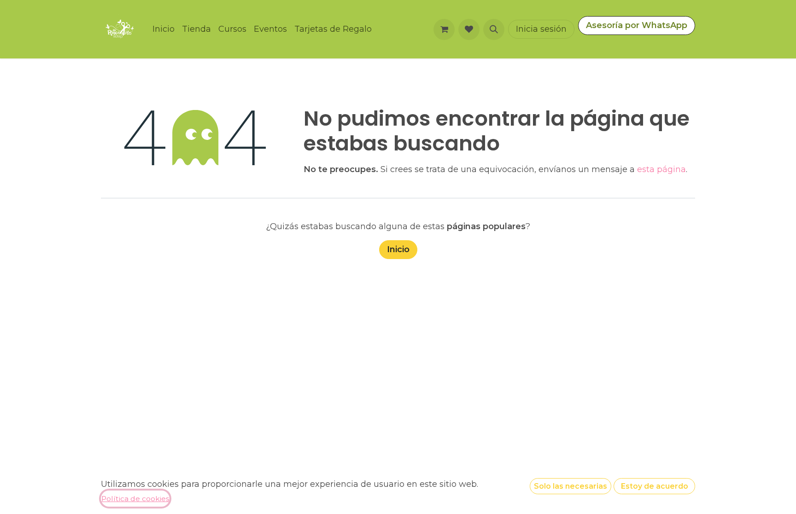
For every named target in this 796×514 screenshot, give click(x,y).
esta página (661, 169)
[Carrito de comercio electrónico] (444, 29)
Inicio (398, 249)
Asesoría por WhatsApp (636, 25)
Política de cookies (135, 498)
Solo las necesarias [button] (570, 486)
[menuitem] (163, 29)
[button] (493, 29)
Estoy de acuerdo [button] (654, 486)
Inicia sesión (541, 29)
